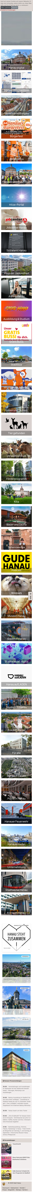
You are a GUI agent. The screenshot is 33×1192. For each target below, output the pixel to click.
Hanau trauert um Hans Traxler (17, 1110)
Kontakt (22, 1188)
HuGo (30, 596)
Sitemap (18, 1190)
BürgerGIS (11, 1190)
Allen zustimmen (6, 7)
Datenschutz (14, 1188)
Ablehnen (15, 7)
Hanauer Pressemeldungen (13, 1081)
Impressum (5, 1188)
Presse (4, 1190)
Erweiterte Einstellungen (8, 10)
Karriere (24, 1190)
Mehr (16, 59)
